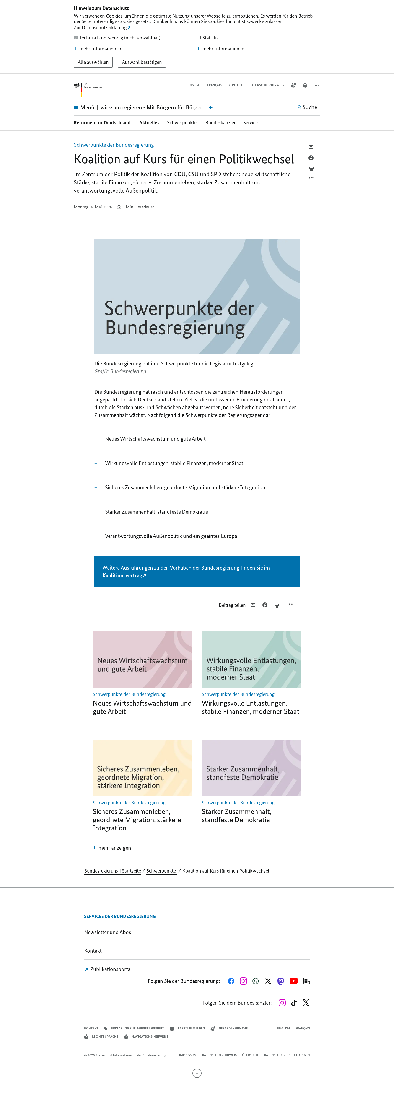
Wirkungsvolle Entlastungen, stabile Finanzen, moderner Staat (174, 463)
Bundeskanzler (220, 123)
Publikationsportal (110, 969)
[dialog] (197, 37)
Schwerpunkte (182, 123)
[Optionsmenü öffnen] (311, 179)
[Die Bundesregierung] (88, 90)
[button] (317, 85)
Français (214, 85)
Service (252, 123)
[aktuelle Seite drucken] (311, 168)
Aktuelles (149, 123)
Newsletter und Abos (108, 932)
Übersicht (250, 1055)
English (194, 85)
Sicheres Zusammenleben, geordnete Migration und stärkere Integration (185, 487)
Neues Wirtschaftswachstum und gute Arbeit (156, 438)
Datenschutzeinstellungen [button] (287, 1055)
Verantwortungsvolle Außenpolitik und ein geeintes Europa (171, 536)
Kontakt (235, 85)
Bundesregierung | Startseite (112, 871)
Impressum (188, 1055)
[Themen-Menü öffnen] (210, 107)
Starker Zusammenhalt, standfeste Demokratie (156, 511)
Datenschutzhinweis (266, 85)
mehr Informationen (100, 49)
